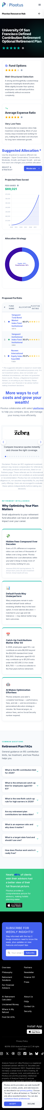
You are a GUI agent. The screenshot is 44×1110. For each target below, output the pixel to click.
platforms (38, 408)
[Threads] (13, 1054)
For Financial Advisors (8, 986)
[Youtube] (19, 1054)
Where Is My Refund (8, 1010)
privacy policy (26, 1090)
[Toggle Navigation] (39, 13)
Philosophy (7, 972)
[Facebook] (24, 1054)
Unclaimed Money (10, 1004)
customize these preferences (17, 1099)
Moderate (31, 168)
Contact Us (29, 1006)
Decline (31, 1104)
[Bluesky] (36, 1054)
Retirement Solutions (7, 978)
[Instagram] (1, 1054)
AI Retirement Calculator (8, 998)
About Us (28, 996)
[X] (7, 1054)
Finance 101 (29, 977)
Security (28, 1011)
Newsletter (29, 972)
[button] (22, 771)
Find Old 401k (8, 1017)
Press (26, 982)
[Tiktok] (42, 1054)
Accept (12, 1104)
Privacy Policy (22, 1041)
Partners (28, 967)
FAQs (26, 1001)
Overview (6, 967)
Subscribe (30, 953)
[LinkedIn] (30, 1054)
